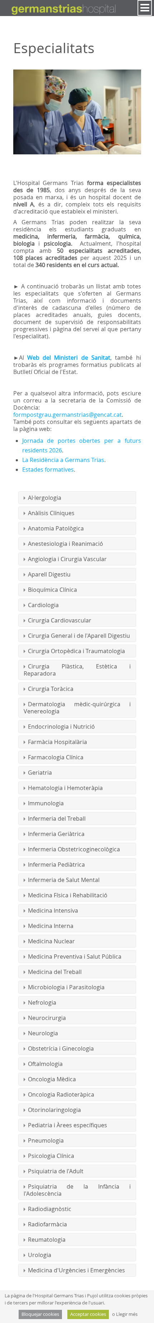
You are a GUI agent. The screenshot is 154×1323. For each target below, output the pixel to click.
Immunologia (46, 803)
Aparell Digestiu (49, 574)
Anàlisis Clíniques (51, 513)
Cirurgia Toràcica (50, 688)
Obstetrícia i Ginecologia (61, 1048)
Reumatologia (47, 1239)
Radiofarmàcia (47, 1224)
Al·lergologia (44, 497)
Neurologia (43, 1033)
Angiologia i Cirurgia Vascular (67, 559)
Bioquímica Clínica (52, 589)
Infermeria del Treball (57, 818)
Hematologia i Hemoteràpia (65, 787)
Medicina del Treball (55, 971)
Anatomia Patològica (56, 528)
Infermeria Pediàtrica (56, 864)
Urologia (39, 1254)
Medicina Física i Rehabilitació (67, 895)
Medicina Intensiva (53, 910)
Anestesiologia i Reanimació (65, 543)
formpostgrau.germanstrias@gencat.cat (67, 415)
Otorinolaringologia (54, 1109)
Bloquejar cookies (40, 1314)
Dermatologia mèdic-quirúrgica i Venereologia (77, 708)
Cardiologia (43, 605)
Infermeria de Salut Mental (64, 879)
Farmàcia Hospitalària (57, 741)
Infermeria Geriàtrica (56, 833)
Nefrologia (42, 1002)
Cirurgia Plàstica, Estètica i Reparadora (77, 670)
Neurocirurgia (47, 1017)
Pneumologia (46, 1140)
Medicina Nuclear (51, 941)
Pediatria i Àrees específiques (67, 1125)
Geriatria (40, 772)
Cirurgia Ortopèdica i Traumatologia (76, 651)
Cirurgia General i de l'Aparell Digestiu (79, 635)
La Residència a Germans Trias (63, 460)
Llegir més (127, 1314)
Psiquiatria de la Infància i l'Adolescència (77, 1190)
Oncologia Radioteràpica (61, 1094)
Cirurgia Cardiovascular (59, 620)
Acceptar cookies (88, 1314)
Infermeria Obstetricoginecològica (74, 849)
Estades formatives (48, 469)
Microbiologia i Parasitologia (66, 987)
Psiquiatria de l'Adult (55, 1171)
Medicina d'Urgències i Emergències (76, 1270)
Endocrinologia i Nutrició (61, 726)
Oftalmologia (45, 1063)
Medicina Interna (50, 925)
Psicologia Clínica (51, 1155)
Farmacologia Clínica (55, 757)
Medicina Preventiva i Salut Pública (74, 956)
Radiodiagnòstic (49, 1208)
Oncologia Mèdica (52, 1079)
